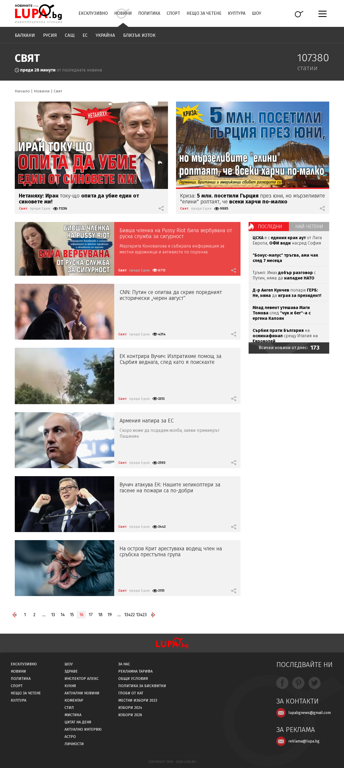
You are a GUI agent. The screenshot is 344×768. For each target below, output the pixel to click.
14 (62, 614)
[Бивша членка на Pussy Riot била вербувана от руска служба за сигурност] (64, 249)
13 (53, 614)
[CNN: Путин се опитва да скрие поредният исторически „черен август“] (64, 312)
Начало (22, 91)
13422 (129, 614)
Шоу (256, 13)
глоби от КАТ (130, 693)
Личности (74, 744)
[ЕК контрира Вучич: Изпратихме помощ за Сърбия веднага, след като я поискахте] (64, 376)
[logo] (38, 13)
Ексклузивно (93, 13)
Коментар (73, 700)
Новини (123, 13)
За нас (124, 664)
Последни (270, 226)
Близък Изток (139, 35)
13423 (141, 614)
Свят (58, 91)
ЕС (85, 35)
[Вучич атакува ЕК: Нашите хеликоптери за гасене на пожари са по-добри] (64, 504)
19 (110, 614)
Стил (69, 707)
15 (72, 614)
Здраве (71, 671)
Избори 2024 (130, 707)
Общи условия (133, 678)
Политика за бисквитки (142, 686)
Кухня (70, 686)
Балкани (25, 35)
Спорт (173, 13)
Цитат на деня (77, 722)
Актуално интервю (83, 729)
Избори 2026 (130, 715)
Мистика (72, 715)
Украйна (105, 35)
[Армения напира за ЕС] (64, 440)
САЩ (69, 35)
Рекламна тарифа (135, 671)
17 (91, 614)
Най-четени (309, 226)
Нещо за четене (204, 13)
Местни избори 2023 (137, 700)
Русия (50, 35)
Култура (236, 13)
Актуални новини (81, 693)
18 (100, 614)
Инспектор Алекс (81, 678)
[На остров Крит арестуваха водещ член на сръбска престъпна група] (64, 568)
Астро (70, 736)
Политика (149, 13)
